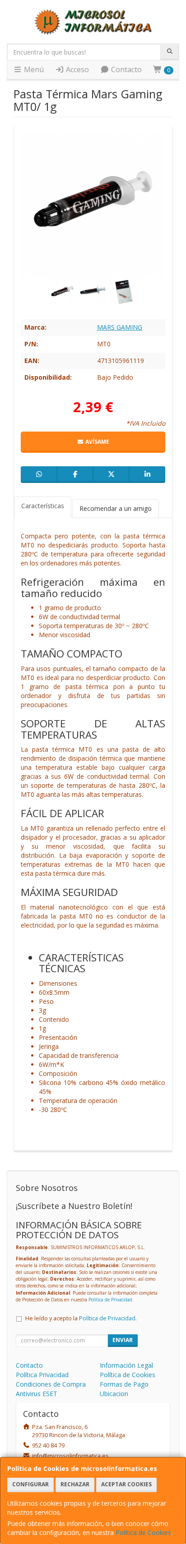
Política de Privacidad (110, 1299)
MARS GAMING (119, 327)
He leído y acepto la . (81, 1318)
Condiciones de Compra (51, 1384)
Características (42, 505)
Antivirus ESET (36, 1393)
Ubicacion (114, 1393)
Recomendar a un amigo (115, 508)
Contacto (125, 69)
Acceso (76, 69)
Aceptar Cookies (126, 1484)
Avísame (96, 442)
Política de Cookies (143, 1532)
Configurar (30, 1484)
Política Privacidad (42, 1374)
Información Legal (126, 1365)
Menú (33, 69)
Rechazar (74, 1484)
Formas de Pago (124, 1384)
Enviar (122, 1340)
